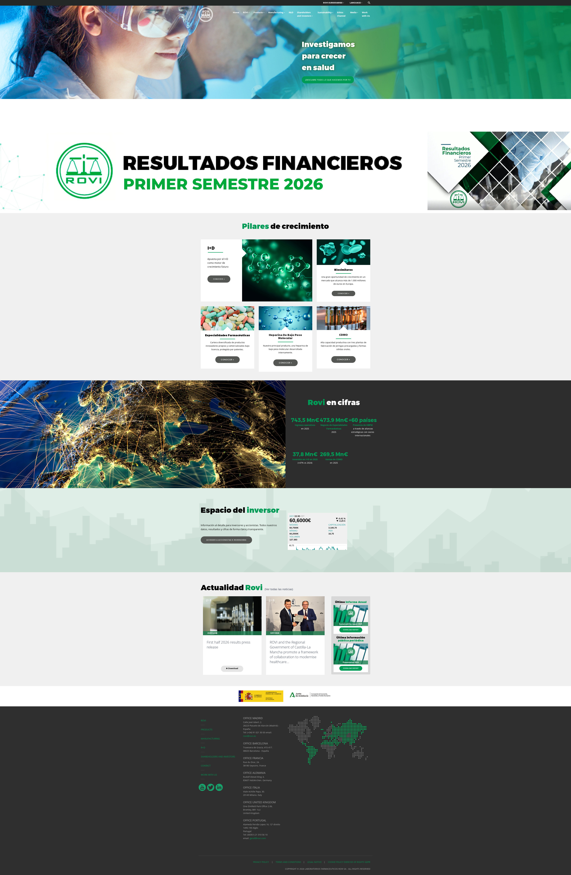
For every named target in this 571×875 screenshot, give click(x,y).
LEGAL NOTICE (314, 862)
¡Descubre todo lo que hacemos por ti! (328, 79)
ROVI (245, 12)
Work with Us (366, 14)
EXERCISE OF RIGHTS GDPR (357, 862)
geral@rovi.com (258, 838)
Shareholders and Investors (304, 14)
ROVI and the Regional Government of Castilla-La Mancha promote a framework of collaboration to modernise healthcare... (294, 652)
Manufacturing (275, 12)
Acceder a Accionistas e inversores (226, 540)
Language (355, 3)
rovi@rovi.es (249, 735)
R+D (203, 747)
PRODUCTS (206, 729)
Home (236, 12)
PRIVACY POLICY (261, 862)
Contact (206, 765)
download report (351, 630)
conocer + (219, 279)
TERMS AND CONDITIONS (288, 862)
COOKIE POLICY (335, 862)
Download (233, 668)
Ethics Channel (341, 14)
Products (258, 12)
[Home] (206, 14)
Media (353, 12)
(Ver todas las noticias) (279, 589)
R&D (291, 12)
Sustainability (325, 12)
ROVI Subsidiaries (333, 3)
